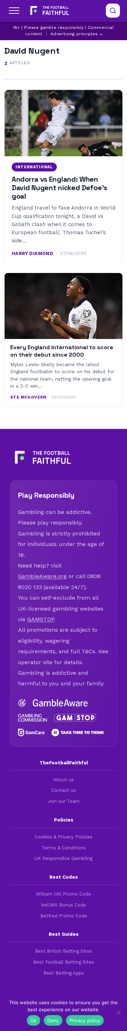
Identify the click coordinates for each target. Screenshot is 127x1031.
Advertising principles (74, 33)
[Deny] (118, 1012)
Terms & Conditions (64, 847)
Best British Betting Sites (63, 951)
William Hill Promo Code (63, 894)
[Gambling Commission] (32, 718)
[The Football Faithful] (49, 11)
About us (63, 779)
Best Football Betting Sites (63, 962)
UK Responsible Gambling (63, 858)
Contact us (63, 790)
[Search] (113, 11)
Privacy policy (85, 1020)
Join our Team (64, 801)
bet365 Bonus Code (63, 905)
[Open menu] (14, 11)
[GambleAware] (60, 703)
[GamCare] (31, 732)
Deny (53, 1020)
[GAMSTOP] (75, 718)
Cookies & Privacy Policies (63, 836)
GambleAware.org (42, 576)
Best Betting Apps (63, 973)
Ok (33, 1020)
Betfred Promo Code (63, 915)
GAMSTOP (40, 619)
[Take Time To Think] (78, 732)
